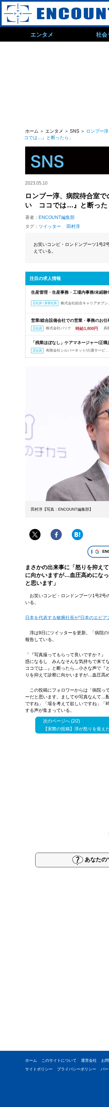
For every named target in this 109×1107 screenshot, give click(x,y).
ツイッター (50, 226)
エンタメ (41, 34)
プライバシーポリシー (76, 1069)
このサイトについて (59, 1060)
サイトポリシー (39, 1069)
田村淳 (73, 226)
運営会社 (89, 1060)
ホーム (31, 1060)
